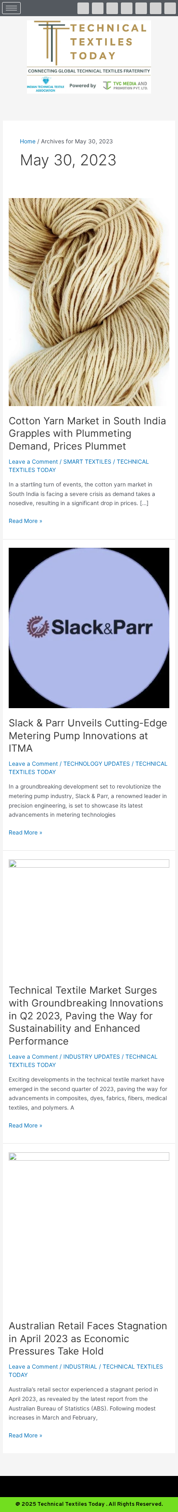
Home (28, 141)
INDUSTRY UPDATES (91, 1056)
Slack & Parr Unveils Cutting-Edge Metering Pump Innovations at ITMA (88, 736)
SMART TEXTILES (87, 461)
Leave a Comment (33, 461)
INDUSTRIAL (80, 1366)
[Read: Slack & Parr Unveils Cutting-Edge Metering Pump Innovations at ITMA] (89, 627)
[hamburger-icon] (11, 8)
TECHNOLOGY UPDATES (96, 763)
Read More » (25, 520)
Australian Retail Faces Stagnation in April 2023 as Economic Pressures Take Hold (88, 1338)
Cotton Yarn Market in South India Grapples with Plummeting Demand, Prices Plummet (87, 433)
